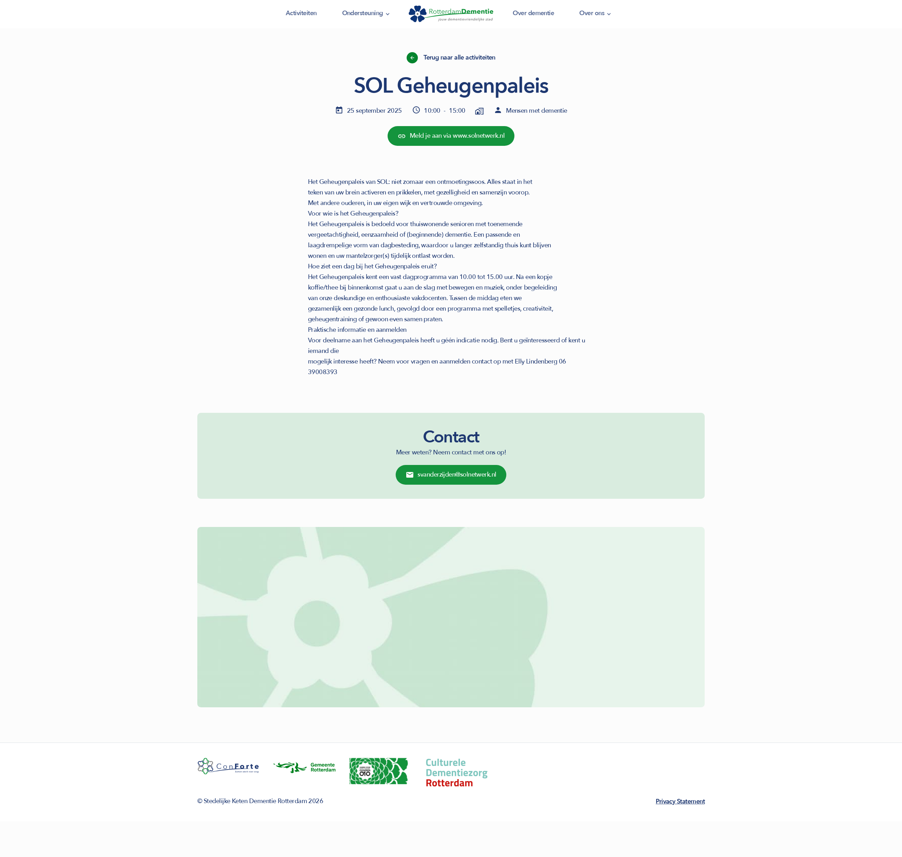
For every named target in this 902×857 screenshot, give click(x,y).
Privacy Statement (680, 801)
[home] (451, 14)
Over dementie (533, 13)
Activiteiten (301, 13)
